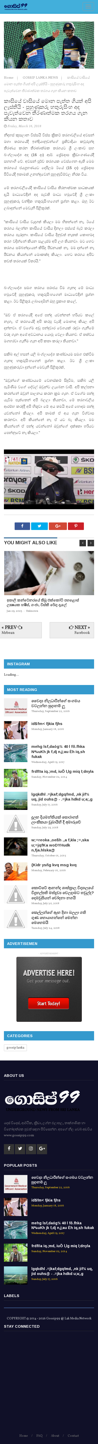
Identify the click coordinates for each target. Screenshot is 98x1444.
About (55, 1436)
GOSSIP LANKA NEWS (41, 78)
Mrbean (8, 632)
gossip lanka (15, 1048)
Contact (73, 1436)
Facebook (82, 632)
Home (9, 78)
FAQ (39, 1436)
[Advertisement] (49, 1384)
